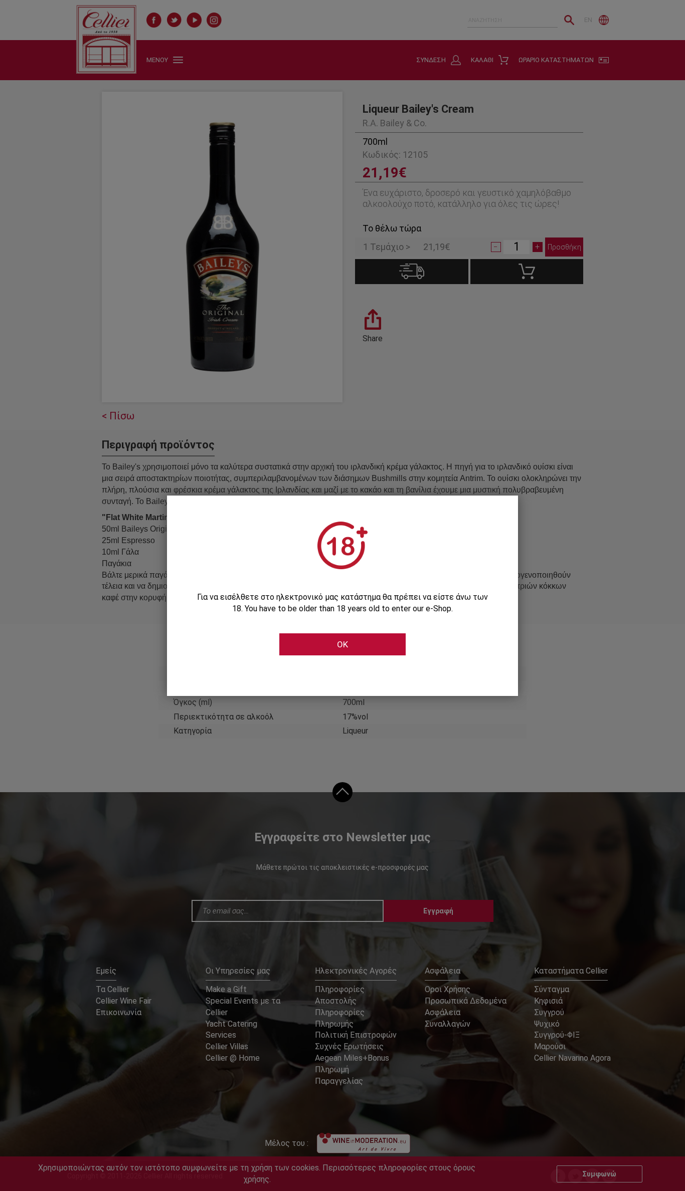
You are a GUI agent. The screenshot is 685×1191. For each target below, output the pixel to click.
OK (342, 644)
